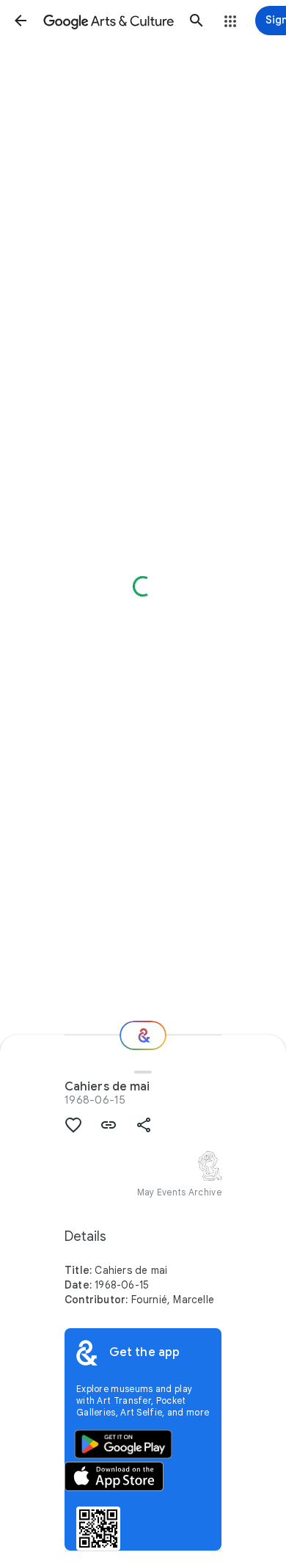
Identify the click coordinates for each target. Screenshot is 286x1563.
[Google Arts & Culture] (108, 20)
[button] (20, 20)
